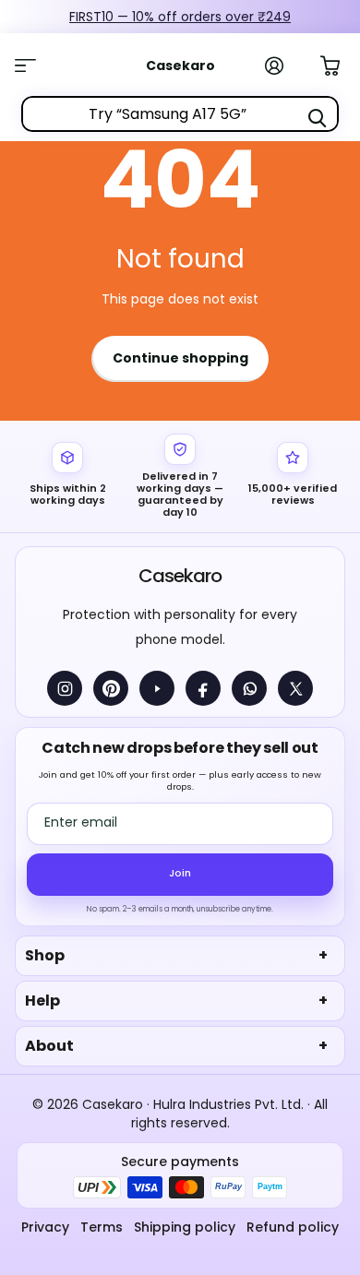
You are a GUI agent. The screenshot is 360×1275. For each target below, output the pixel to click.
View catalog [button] (35, 65)
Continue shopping (180, 358)
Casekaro (179, 576)
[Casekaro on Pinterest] (110, 688)
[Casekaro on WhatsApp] (249, 688)
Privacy (45, 1227)
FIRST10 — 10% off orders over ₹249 (180, 16)
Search (316, 118)
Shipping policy (184, 1227)
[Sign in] (284, 65)
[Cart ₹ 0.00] (339, 63)
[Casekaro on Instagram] (64, 688)
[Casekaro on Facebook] (203, 688)
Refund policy (292, 1227)
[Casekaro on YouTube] (156, 688)
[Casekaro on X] (295, 688)
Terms (101, 1227)
